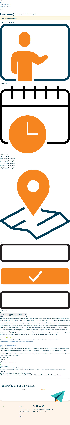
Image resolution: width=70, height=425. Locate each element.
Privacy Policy (36, 411)
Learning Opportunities (5, 4)
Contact (2, 9)
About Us (2, 2)
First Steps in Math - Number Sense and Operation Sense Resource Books (16, 341)
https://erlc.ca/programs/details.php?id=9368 (34, 331)
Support (2, 8)
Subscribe (43, 389)
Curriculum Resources (5, 6)
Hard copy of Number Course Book (8, 345)
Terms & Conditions (45, 411)
